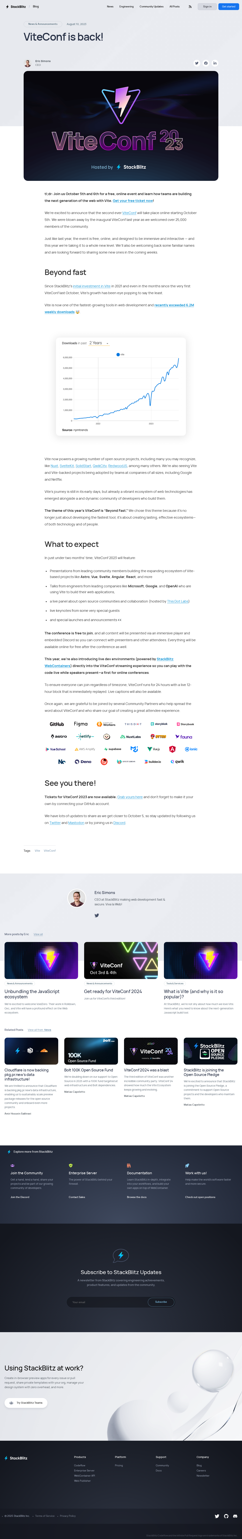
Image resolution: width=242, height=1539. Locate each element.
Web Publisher (82, 1481)
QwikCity (100, 466)
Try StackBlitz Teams (30, 1403)
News (110, 7)
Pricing (119, 1465)
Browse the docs (137, 1197)
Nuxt (54, 466)
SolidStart (83, 466)
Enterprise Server (84, 1471)
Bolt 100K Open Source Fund (88, 1070)
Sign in (207, 7)
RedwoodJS (117, 466)
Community (162, 1465)
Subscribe (161, 1302)
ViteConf (129, 213)
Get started (228, 7)
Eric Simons (105, 893)
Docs (159, 1471)
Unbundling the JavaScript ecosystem (32, 994)
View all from (39, 1030)
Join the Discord (20, 1197)
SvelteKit (67, 466)
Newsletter (203, 1476)
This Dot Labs (177, 601)
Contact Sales (77, 1197)
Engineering (126, 7)
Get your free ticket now (133, 201)
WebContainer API (84, 1476)
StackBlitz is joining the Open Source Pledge (204, 1072)
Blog (36, 6)
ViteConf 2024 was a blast (146, 1070)
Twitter (55, 823)
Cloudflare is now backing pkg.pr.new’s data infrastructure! (27, 1074)
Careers (201, 1471)
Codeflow (79, 1465)
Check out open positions (200, 1197)
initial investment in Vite (92, 286)
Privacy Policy (68, 1516)
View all (38, 934)
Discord (119, 823)
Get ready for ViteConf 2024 (113, 991)
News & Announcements (42, 24)
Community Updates (152, 7)
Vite (37, 850)
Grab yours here (130, 797)
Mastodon (76, 823)
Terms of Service (45, 1516)
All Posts (175, 7)
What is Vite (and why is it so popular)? (193, 994)
